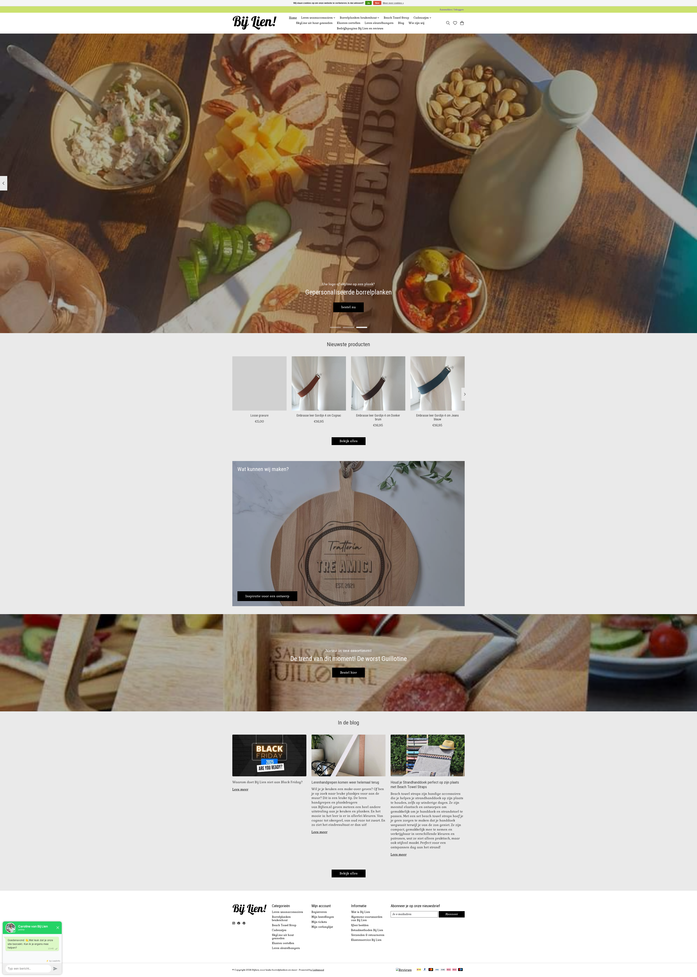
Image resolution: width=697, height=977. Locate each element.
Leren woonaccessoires (287, 912)
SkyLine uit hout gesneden (314, 23)
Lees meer (240, 789)
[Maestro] (460, 970)
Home (293, 18)
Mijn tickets (319, 922)
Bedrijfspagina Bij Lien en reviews (360, 28)
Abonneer (451, 914)
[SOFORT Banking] (449, 970)
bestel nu (348, 307)
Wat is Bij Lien (360, 912)
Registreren (319, 912)
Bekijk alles (349, 441)
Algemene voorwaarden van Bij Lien (366, 918)
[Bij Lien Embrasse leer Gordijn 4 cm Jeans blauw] (437, 383)
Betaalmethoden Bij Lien (367, 930)
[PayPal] (425, 970)
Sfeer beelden (360, 925)
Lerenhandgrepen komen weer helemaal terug (345, 782)
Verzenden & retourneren (367, 935)
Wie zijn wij (416, 23)
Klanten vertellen (348, 23)
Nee (377, 3)
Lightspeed (318, 969)
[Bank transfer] (443, 970)
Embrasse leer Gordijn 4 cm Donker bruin (378, 417)
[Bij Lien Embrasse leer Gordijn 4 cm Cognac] (319, 383)
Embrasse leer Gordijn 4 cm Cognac (319, 415)
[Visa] (437, 970)
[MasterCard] (431, 970)
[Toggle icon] (448, 23)
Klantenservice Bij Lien (366, 940)
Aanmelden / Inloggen (452, 9)
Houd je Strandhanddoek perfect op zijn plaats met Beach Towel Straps (425, 784)
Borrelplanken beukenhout (281, 918)
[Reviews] (404, 970)
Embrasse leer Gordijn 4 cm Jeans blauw (437, 417)
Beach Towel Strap (396, 18)
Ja (368, 3)
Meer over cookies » (393, 3)
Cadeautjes (279, 930)
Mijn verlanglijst (322, 927)
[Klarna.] (454, 970)
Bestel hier (348, 673)
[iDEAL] (419, 970)
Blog (401, 23)
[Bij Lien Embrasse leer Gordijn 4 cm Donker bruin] (378, 383)
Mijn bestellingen (322, 917)
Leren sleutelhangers (379, 23)
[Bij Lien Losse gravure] (259, 383)
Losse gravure (259, 415)
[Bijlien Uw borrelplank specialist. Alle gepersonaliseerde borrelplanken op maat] (254, 23)
